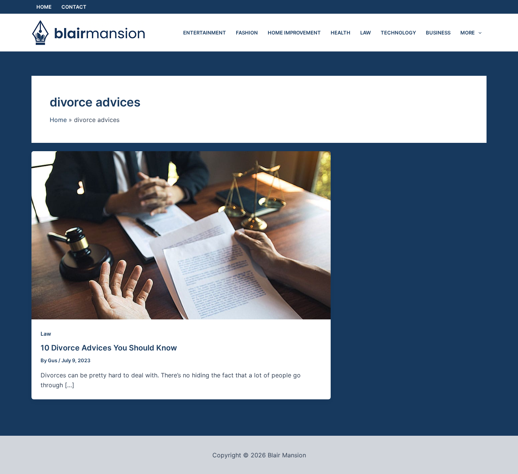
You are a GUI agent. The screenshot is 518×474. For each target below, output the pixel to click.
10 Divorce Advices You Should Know (109, 347)
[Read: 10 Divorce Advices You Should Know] (181, 234)
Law (46, 333)
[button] (478, 32)
